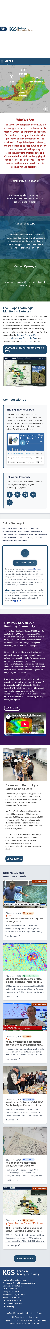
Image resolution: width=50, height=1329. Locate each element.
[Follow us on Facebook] (10, 495)
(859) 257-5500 (19, 1294)
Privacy (39, 1313)
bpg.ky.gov (17, 601)
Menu (8, 61)
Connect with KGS (14, 1303)
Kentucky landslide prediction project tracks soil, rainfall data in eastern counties (24, 1044)
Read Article (10, 996)
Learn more (12, 708)
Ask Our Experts (25, 563)
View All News (25, 1258)
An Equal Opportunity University (20, 1313)
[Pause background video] (45, 108)
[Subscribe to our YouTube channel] (33, 495)
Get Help (10, 1306)
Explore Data (14, 859)
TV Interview (29, 913)
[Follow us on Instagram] (25, 495)
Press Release (29, 1099)
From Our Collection (31, 976)
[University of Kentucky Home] (4, 29)
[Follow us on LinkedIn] (17, 495)
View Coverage (11, 936)
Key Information (14, 1300)
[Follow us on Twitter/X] (10, 502)
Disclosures (33, 1317)
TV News (28, 1036)
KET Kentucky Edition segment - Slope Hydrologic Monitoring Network (24, 1231)
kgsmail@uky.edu (34, 569)
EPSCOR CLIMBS (26, 341)
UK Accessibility (18, 1317)
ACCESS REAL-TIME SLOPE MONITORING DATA (24, 349)
